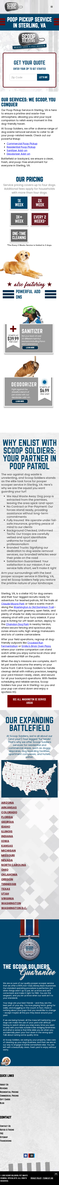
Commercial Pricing (9, 1095)
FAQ (1, 1133)
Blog (2, 1103)
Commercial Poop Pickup (22, 143)
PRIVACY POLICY (36, 1178)
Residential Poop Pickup (21, 147)
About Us (4, 1084)
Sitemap (4, 1137)
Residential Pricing (9, 1092)
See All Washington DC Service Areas (29, 701)
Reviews (4, 1088)
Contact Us (5, 1126)
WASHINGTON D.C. (14, 908)
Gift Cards (5, 1099)
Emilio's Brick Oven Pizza (36, 646)
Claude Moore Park (12, 603)
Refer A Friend (7, 1129)
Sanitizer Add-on (17, 150)
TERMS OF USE (48, 1178)
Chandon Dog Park (17, 624)
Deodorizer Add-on (18, 154)
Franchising (5, 1140)
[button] (52, 7)
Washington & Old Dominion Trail (34, 607)
